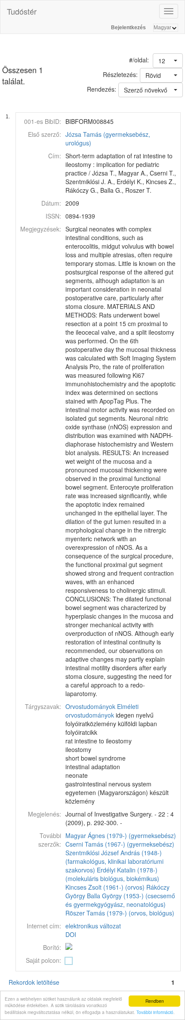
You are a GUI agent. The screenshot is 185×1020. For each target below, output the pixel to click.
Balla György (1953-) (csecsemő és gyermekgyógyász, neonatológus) (120, 900)
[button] (168, 60)
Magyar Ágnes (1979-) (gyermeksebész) (120, 835)
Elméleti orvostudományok (102, 710)
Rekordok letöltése (34, 982)
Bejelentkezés (128, 28)
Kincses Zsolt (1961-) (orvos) (105, 887)
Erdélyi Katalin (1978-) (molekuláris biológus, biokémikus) (112, 874)
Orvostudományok (90, 706)
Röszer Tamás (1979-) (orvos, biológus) (119, 913)
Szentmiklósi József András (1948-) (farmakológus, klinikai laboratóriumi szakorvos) (114, 861)
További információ (154, 1012)
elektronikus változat (93, 925)
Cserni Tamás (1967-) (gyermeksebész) (119, 844)
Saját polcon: (43, 960)
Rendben (154, 1001)
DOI (70, 934)
